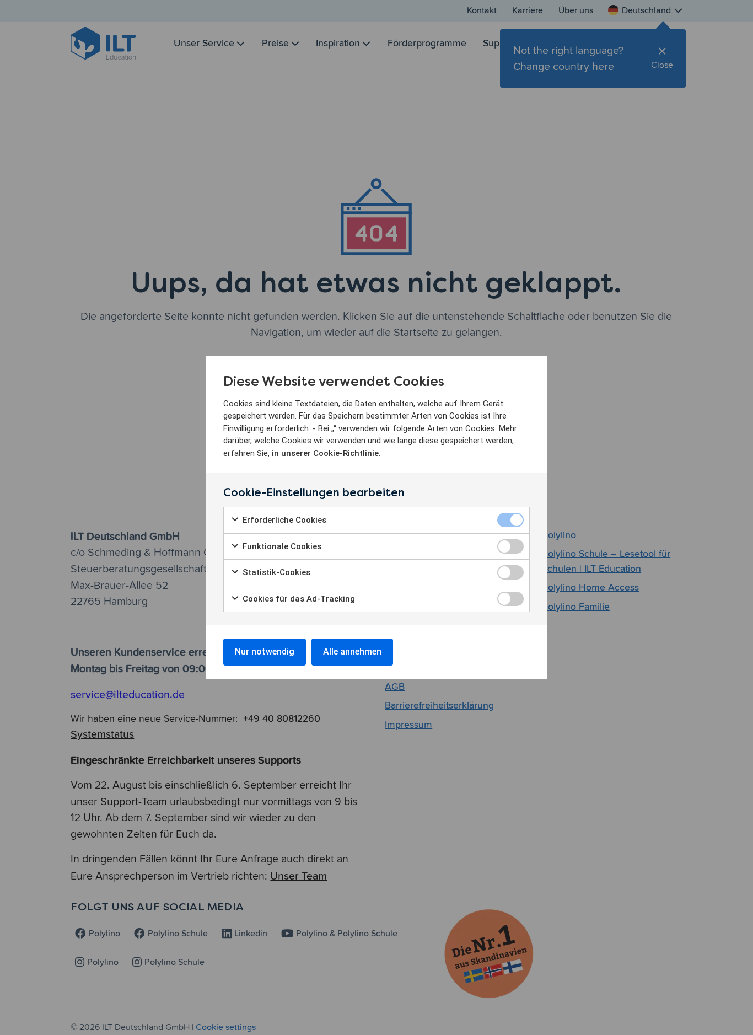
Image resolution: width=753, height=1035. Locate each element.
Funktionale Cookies (280, 546)
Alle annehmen (352, 651)
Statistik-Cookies (275, 572)
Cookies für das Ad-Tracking (297, 599)
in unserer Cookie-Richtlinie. (326, 453)
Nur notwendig (264, 651)
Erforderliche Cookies (283, 520)
